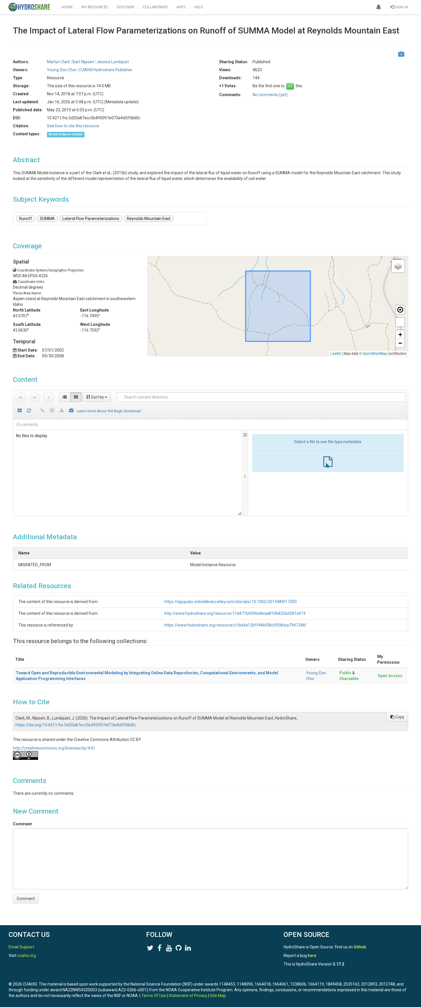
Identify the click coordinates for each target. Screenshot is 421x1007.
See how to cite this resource (73, 126)
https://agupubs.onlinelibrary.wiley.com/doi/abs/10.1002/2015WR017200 (230, 601)
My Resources (94, 6)
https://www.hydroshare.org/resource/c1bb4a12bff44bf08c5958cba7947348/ (235, 625)
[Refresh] (29, 411)
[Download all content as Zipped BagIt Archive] (71, 411)
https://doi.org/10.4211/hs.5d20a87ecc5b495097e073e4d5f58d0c (75, 725)
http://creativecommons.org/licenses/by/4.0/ (54, 748)
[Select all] (19, 411)
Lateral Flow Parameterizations (90, 218)
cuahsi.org (26, 955)
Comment (22, 824)
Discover (125, 6)
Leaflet (335, 353)
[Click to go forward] (34, 397)
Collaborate (155, 6)
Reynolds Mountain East (148, 218)
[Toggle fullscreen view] (400, 322)
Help (198, 6)
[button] (378, 7)
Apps (180, 6)
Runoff (25, 218)
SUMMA (47, 218)
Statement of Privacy (188, 995)
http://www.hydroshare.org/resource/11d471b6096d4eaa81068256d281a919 (235, 613)
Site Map (218, 995)
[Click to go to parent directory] (48, 397)
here (312, 955)
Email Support (21, 947)
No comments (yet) (270, 94)
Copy (399, 717)
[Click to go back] (20, 397)
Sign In (401, 6)
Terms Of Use (153, 995)
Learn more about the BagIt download (109, 411)
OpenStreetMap (375, 353)
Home (67, 6)
